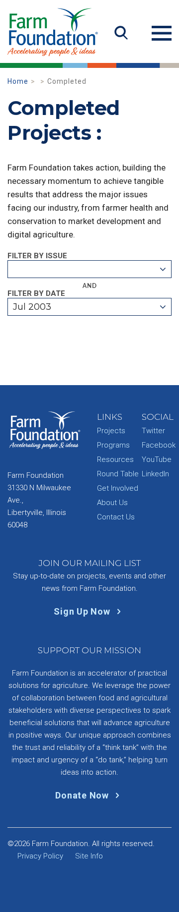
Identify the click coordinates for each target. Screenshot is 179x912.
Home (17, 81)
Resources (115, 459)
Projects (111, 430)
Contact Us (116, 517)
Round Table (118, 473)
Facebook (159, 445)
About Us (112, 502)
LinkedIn (155, 473)
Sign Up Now (83, 611)
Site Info (89, 856)
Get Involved (117, 488)
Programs (113, 445)
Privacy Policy (40, 856)
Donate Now (83, 795)
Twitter (153, 430)
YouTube (157, 459)
